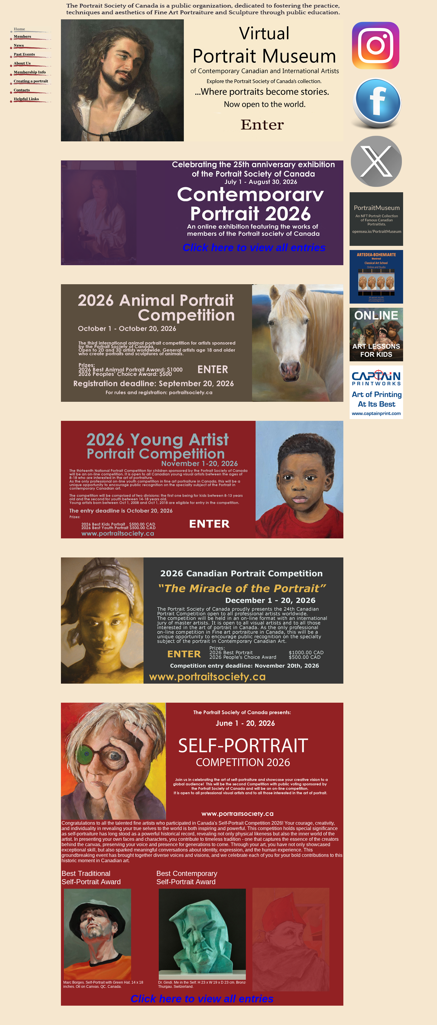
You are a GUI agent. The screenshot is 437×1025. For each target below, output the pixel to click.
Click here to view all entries (254, 247)
